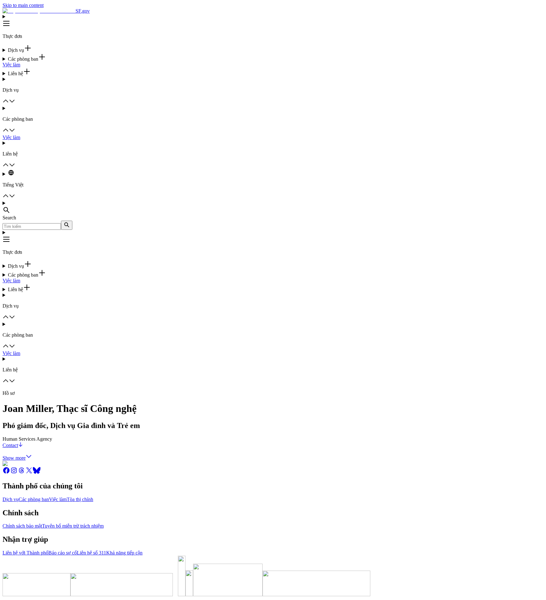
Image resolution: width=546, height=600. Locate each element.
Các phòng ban (34, 499)
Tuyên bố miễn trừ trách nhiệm (73, 526)
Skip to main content (23, 5)
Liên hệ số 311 (91, 552)
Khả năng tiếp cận (124, 552)
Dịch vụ (11, 499)
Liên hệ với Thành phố (25, 552)
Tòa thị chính (80, 499)
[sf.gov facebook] (6, 472)
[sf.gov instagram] (14, 472)
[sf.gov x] (29, 472)
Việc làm (11, 64)
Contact (10, 445)
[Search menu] (273, 207)
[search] (66, 225)
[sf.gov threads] (21, 472)
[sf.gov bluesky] (36, 472)
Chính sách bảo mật (22, 526)
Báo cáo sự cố (62, 552)
